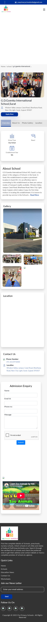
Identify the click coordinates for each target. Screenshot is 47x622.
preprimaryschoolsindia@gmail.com (30, 2)
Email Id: (7, 399)
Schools (4, 569)
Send (6, 596)
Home (3, 66)
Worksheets (5, 579)
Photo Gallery (27, 123)
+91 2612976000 (13, 362)
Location (38, 123)
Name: (6, 391)
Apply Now (9, 114)
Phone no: (8, 407)
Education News (7, 572)
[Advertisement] (23, 39)
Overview (6, 123)
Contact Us (5, 576)
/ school (8, 66)
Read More (34, 195)
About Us (16, 123)
